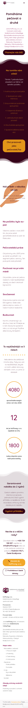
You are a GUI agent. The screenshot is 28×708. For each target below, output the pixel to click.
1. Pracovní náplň (11, 651)
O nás (5, 670)
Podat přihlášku (10, 664)
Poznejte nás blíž (14, 52)
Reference (9, 675)
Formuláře (9, 667)
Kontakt (6, 678)
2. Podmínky (9, 653)
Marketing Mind (16, 702)
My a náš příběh (11, 672)
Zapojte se (7, 662)
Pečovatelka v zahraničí (11, 648)
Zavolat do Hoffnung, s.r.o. (15, 562)
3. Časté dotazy (10, 656)
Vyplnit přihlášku (14, 511)
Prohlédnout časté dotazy (15, 571)
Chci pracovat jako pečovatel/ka (14, 146)
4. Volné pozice (10, 659)
